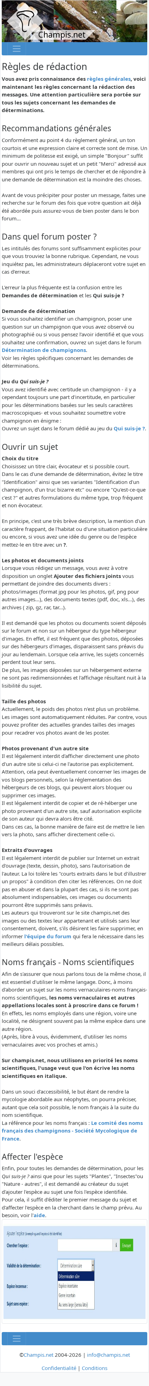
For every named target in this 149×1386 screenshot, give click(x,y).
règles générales (109, 78)
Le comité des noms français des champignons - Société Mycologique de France (72, 1130)
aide (39, 1215)
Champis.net (38, 1354)
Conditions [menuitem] (94, 1367)
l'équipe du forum (47, 936)
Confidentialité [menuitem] (59, 1367)
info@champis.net (108, 1354)
